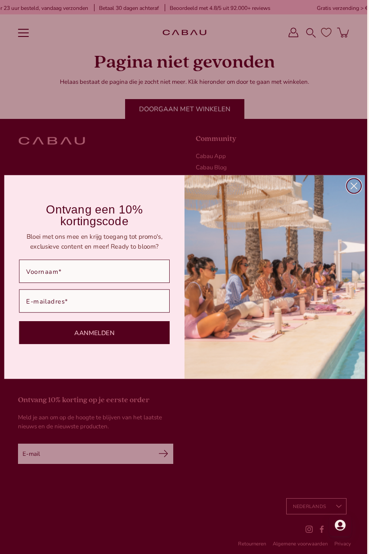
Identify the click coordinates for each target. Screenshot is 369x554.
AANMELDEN (91, 332)
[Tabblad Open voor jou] (333, 525)
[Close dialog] (350, 185)
